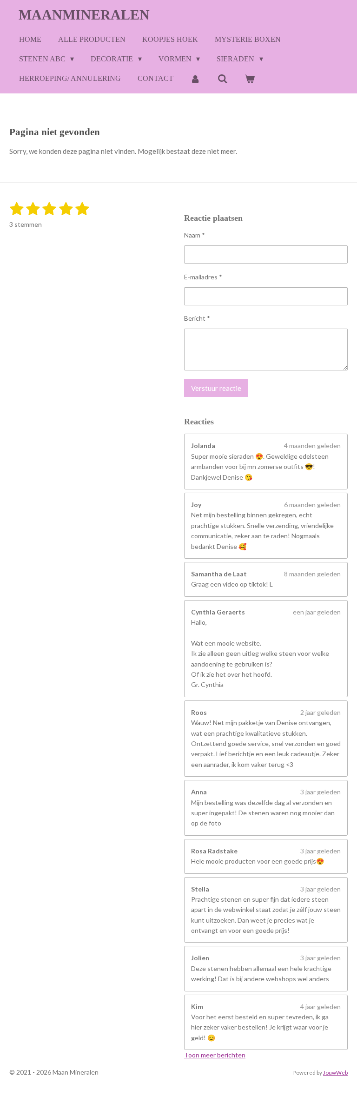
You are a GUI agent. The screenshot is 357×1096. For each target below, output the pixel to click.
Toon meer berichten (214, 1055)
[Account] (195, 79)
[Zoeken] (222, 79)
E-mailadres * (203, 277)
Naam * (194, 235)
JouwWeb (335, 1072)
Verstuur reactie (216, 388)
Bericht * (197, 318)
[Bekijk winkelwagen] (249, 79)
